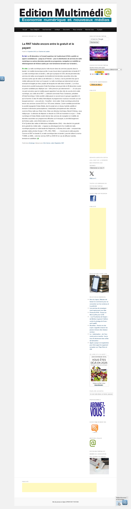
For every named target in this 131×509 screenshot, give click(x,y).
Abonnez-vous (89, 29)
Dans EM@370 (34, 29)
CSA (44, 143)
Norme (48, 143)
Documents (66, 29)
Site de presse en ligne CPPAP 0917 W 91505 (65, 502)
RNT (62, 143)
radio (52, 143)
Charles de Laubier (44, 51)
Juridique (57, 29)
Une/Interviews (46, 29)
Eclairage (32, 143)
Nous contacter (77, 29)
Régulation (58, 143)
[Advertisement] (98, 122)
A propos (99, 29)
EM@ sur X (93, 178)
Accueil (25, 29)
